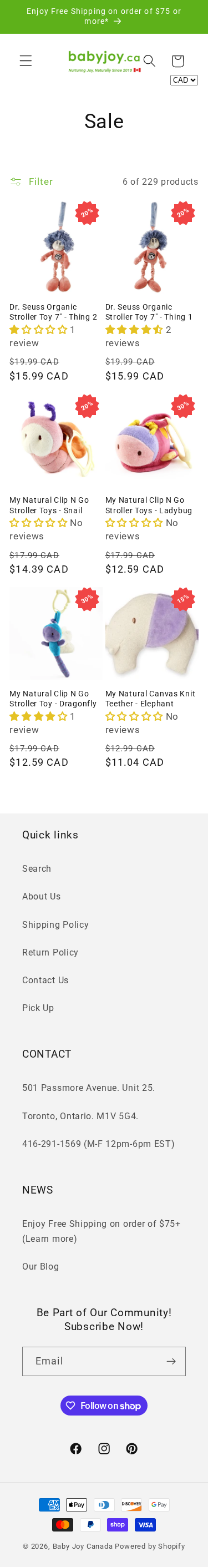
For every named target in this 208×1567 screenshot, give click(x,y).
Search (37, 868)
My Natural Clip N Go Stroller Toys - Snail (49, 505)
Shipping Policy (55, 924)
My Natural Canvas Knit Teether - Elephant (150, 699)
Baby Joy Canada (83, 1546)
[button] (26, 61)
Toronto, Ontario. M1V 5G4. (80, 1116)
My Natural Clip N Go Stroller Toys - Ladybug (149, 505)
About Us (41, 896)
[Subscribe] (171, 1362)
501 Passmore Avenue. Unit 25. (88, 1088)
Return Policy (50, 952)
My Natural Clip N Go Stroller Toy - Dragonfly (53, 699)
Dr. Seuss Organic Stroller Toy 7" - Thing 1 (149, 312)
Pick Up (38, 1008)
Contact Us (45, 980)
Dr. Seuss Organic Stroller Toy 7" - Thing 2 (53, 312)
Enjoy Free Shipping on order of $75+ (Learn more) (101, 1231)
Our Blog (40, 1266)
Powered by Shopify (150, 1546)
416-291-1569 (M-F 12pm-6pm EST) (98, 1144)
